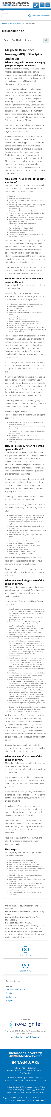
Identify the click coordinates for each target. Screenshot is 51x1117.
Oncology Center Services (16, 989)
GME (16, 1080)
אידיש (15, 1090)
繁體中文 (23, 1087)
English (9, 1087)
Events (30, 1070)
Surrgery (9, 1000)
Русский (35, 1087)
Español (16, 1087)
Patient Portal (34, 1077)
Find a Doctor (19, 1068)
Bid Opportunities (29, 1080)
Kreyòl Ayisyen (26, 1092)
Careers (7, 1080)
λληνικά (28, 1090)
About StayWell (17, 1037)
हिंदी (43, 1092)
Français (17, 1092)
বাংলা (42, 1090)
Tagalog (21, 1090)
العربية (29, 1087)
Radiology (9, 993)
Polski (38, 1090)
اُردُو (33, 1090)
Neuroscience (30, 23)
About (38, 1070)
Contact (44, 1080)
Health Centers (15, 23)
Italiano (10, 1092)
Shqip (10, 1090)
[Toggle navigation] (4, 15)
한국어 (42, 1087)
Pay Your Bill (25, 1073)
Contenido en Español (41, 15)
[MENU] (47, 4)
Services (32, 1068)
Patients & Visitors (15, 1070)
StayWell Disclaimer (32, 1037)
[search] (23, 40)
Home (4, 23)
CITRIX (11, 1077)
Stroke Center (11, 997)
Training (21, 1077)
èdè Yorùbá (37, 1092)
